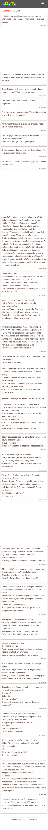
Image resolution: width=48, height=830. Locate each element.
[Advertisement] (24, 50)
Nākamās (33, 819)
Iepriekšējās (16, 819)
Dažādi (17, 11)
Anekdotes (7, 11)
